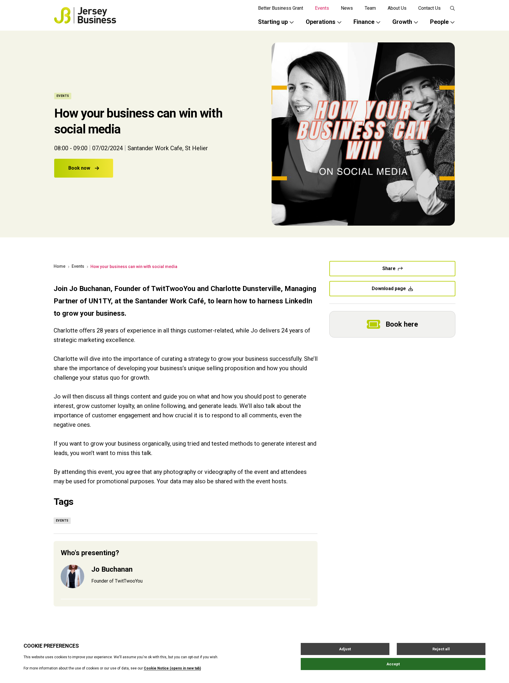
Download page (389, 288)
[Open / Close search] (452, 8)
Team (370, 8)
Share (389, 268)
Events (322, 8)
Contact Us (429, 8)
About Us (397, 8)
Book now (79, 168)
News (347, 8)
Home (59, 266)
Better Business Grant (280, 8)
